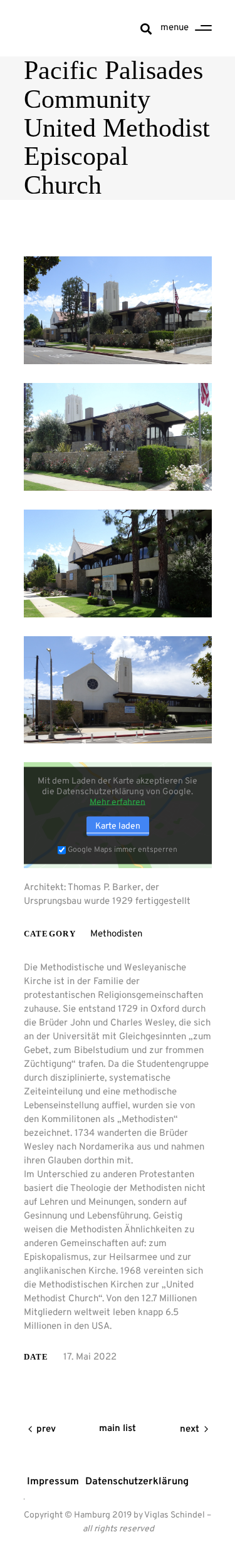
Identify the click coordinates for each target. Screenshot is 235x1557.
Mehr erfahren (117, 802)
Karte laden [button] (117, 825)
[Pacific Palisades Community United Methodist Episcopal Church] (118, 310)
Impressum (53, 1482)
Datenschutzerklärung (137, 1482)
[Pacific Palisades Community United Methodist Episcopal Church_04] (118, 690)
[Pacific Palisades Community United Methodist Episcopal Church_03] (118, 563)
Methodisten (116, 934)
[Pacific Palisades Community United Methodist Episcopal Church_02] (118, 437)
